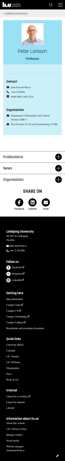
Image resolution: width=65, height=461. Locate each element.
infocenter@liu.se (18, 245)
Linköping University (16, 13)
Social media (12, 440)
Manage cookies (14, 434)
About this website (15, 423)
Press (9, 373)
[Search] (51, 4)
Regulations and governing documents (25, 328)
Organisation (12, 368)
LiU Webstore (13, 362)
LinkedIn (16, 280)
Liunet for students (15, 402)
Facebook (17, 267)
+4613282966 (18, 91)
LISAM (10, 408)
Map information (14, 299)
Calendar (10, 350)
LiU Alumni (12, 356)
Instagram (17, 273)
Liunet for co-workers (17, 396)
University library (15, 344)
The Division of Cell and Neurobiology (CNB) (34, 124)
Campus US (12, 310)
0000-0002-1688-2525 (22, 96)
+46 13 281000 (17, 250)
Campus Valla (13, 304)
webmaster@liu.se (15, 450)
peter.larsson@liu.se (21, 87)
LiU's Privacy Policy (16, 428)
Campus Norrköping (16, 316)
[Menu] (60, 4)
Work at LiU (12, 379)
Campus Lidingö (14, 322)
